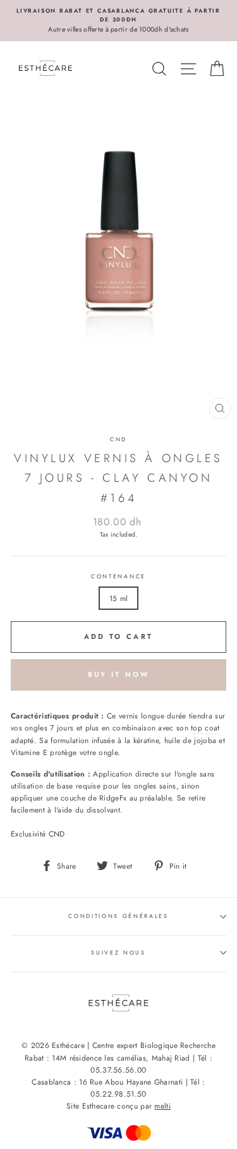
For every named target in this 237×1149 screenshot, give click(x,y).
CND (118, 439)
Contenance (118, 576)
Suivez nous (118, 952)
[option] (118, 20)
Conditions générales (118, 916)
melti (162, 1106)
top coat (205, 727)
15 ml (118, 598)
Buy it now (119, 674)
